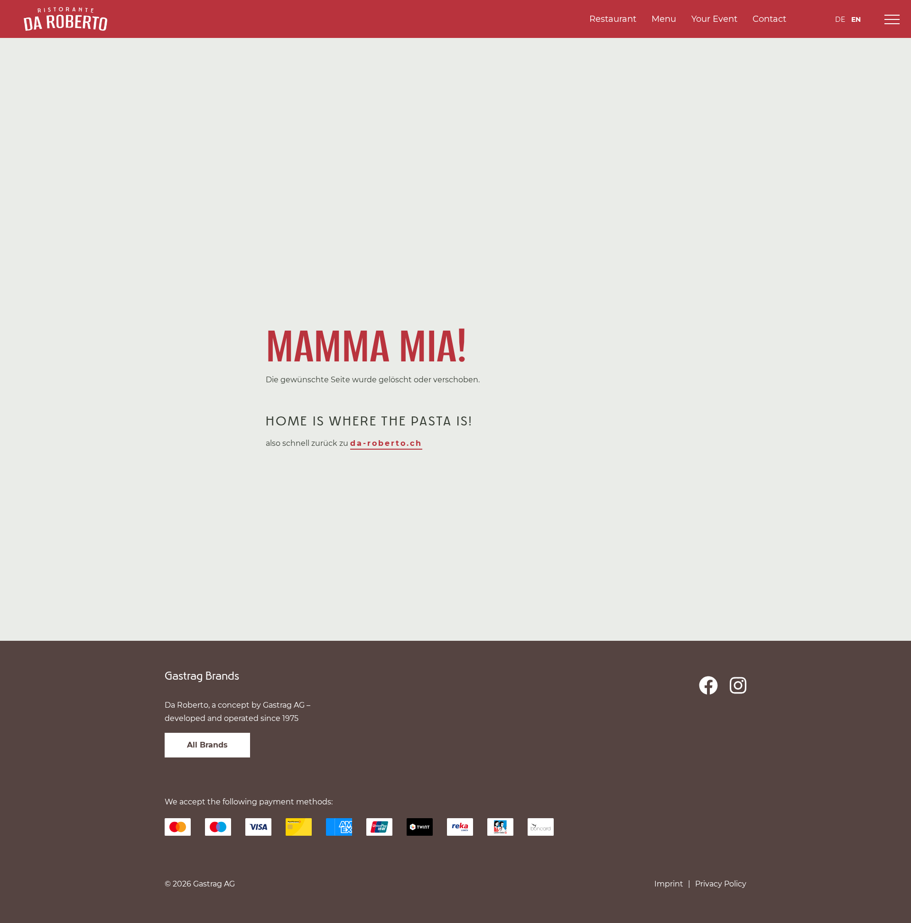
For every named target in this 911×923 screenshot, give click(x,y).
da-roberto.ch (386, 443)
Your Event (714, 19)
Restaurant (612, 19)
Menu (663, 19)
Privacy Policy (720, 883)
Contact (769, 19)
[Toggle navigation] (892, 19)
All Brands (207, 744)
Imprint (668, 883)
